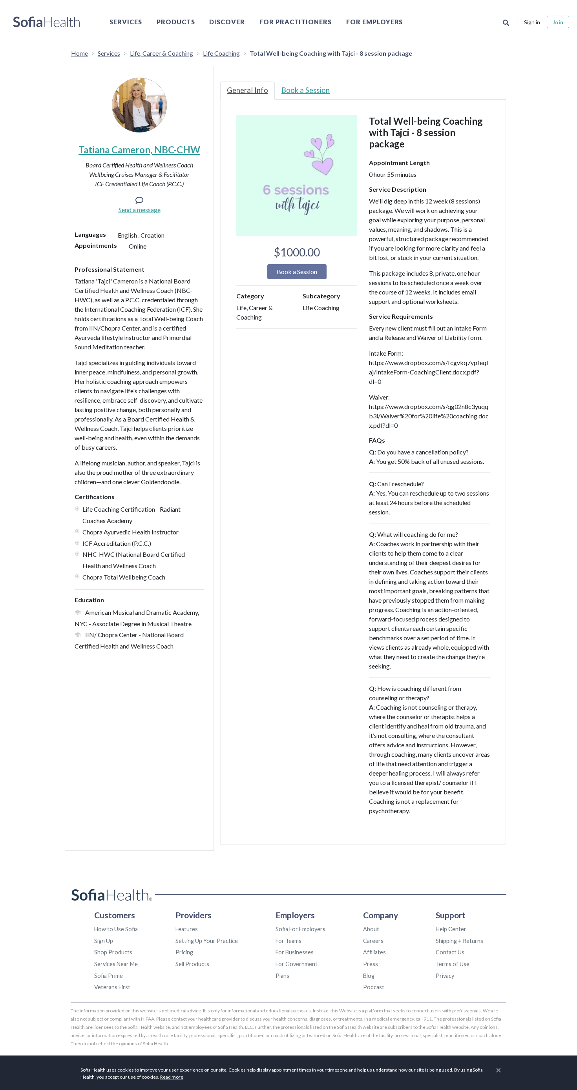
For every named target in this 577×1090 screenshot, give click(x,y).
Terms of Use (452, 964)
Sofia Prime (108, 975)
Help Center (451, 929)
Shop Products (113, 952)
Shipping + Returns (459, 940)
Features (186, 929)
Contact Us (450, 952)
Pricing (184, 952)
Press (370, 964)
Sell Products (192, 964)
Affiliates (374, 952)
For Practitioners (295, 21)
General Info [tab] (247, 90)
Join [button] (558, 22)
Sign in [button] (532, 22)
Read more (171, 1077)
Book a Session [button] (297, 271)
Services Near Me (116, 964)
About (371, 929)
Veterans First (112, 987)
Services (126, 21)
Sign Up (103, 940)
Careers (373, 940)
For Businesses (295, 952)
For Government (297, 964)
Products (176, 21)
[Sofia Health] (46, 21)
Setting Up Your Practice (206, 940)
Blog (368, 975)
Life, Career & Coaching (161, 53)
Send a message (140, 209)
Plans (282, 975)
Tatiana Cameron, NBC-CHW (139, 149)
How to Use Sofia (116, 929)
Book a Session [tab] (305, 90)
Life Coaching (221, 53)
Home (79, 53)
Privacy (445, 975)
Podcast (373, 987)
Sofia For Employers (300, 929)
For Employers (374, 21)
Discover (227, 21)
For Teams (288, 940)
